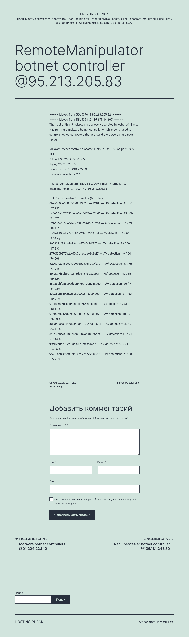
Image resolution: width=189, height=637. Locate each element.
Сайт (52, 481)
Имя (52, 462)
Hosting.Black (94, 14)
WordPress (166, 621)
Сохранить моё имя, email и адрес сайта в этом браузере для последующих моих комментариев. (96, 501)
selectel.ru (134, 382)
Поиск (19, 593)
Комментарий (58, 425)
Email (101, 462)
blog (59, 386)
